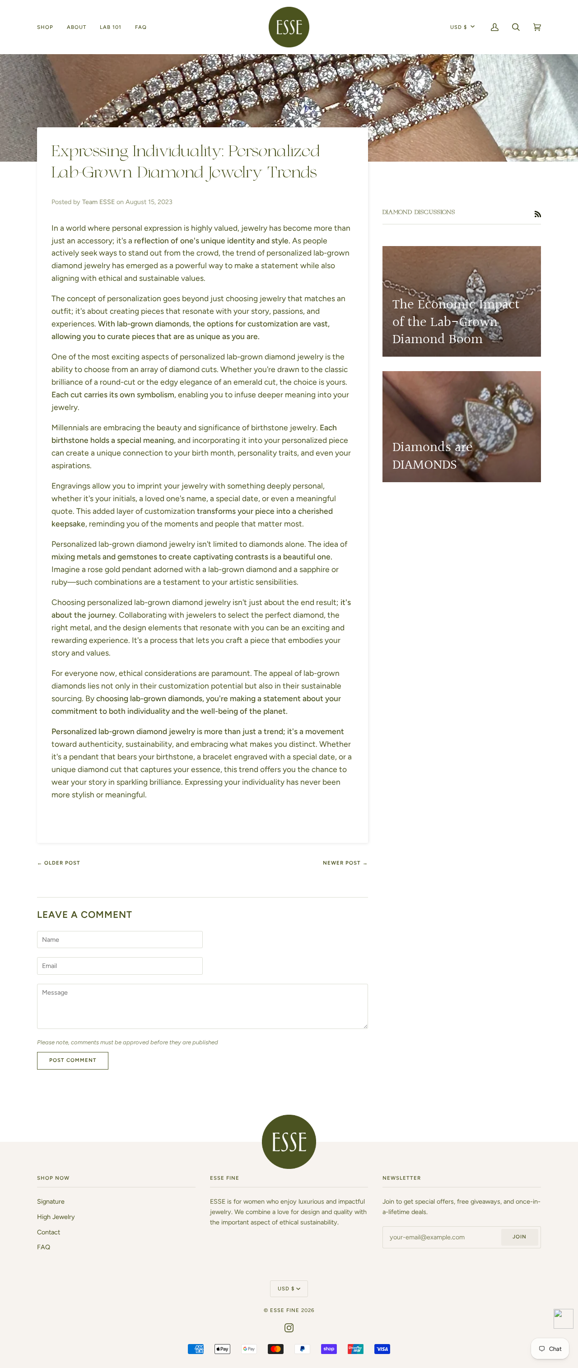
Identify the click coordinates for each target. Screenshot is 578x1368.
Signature (51, 1201)
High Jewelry (56, 1217)
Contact (48, 1232)
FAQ (43, 1247)
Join (520, 1236)
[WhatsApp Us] (563, 1320)
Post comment (73, 1060)
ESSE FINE (284, 1310)
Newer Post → (345, 863)
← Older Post (58, 863)
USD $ (458, 27)
